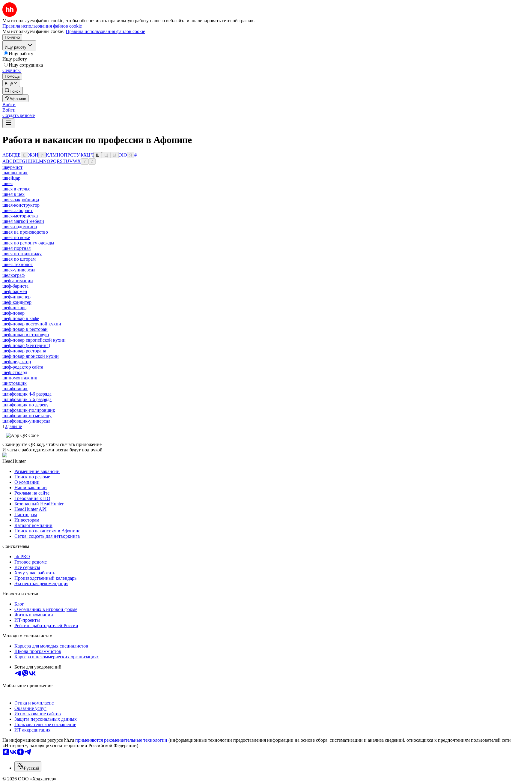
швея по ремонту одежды (28, 242)
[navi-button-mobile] (8, 123)
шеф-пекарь (14, 307)
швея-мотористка (20, 215)
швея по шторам (19, 259)
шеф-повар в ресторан (25, 329)
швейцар (11, 178)
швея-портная (16, 248)
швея (7, 183)
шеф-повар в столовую (25, 334)
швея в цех (13, 194)
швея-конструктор (21, 205)
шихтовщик (14, 383)
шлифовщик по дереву (25, 404)
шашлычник (15, 172)
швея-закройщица (20, 199)
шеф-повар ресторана (24, 350)
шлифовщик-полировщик (28, 410)
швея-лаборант (17, 210)
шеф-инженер (16, 296)
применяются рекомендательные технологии (121, 740)
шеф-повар (13, 313)
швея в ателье (16, 188)
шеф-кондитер (16, 302)
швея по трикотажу (22, 253)
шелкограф (13, 275)
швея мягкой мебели (23, 221)
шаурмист (12, 167)
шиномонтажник (19, 377)
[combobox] (27, 766)
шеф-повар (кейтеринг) (26, 345)
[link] (12, 90)
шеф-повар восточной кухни (31, 323)
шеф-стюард (14, 372)
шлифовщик (15, 388)
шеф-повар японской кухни (30, 356)
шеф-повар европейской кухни (34, 340)
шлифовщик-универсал (26, 420)
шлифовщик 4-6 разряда (27, 393)
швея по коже (16, 237)
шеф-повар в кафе (20, 318)
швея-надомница (19, 226)
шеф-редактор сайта (22, 367)
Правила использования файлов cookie (105, 31)
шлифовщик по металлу (27, 415)
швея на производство (25, 232)
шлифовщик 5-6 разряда (27, 399)
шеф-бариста (15, 286)
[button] (9, 104)
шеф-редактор (16, 361)
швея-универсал (18, 269)
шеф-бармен (14, 291)
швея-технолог (17, 264)
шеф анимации (17, 280)
